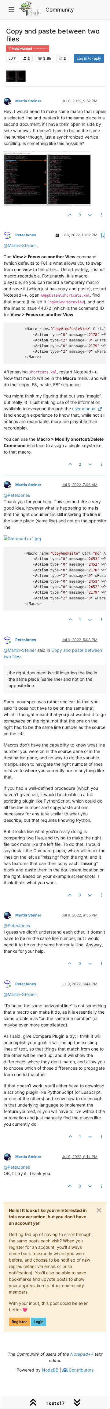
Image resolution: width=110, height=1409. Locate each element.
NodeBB (50, 1369)
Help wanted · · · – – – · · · (30, 49)
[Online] (9, 234)
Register (19, 1321)
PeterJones (25, 235)
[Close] (99, 1210)
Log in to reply (89, 58)
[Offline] (9, 100)
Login (38, 1321)
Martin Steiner (28, 101)
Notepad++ (82, 1354)
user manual (84, 408)
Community (60, 9)
